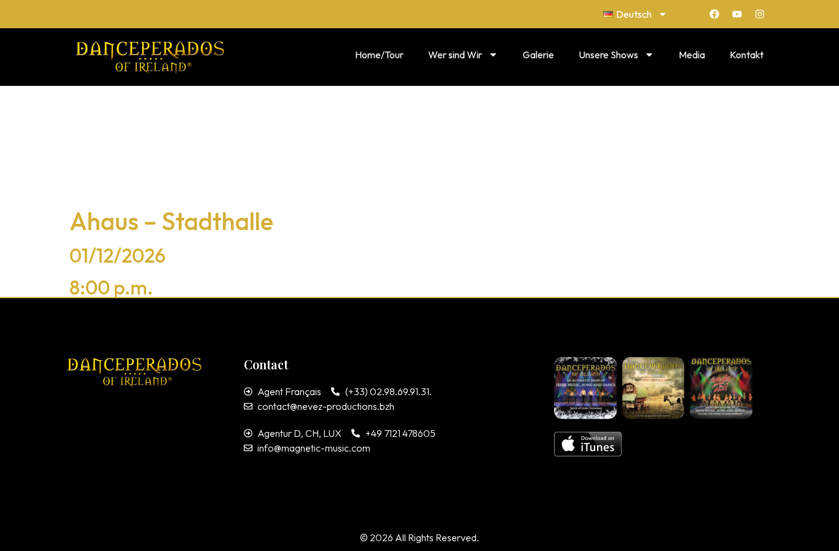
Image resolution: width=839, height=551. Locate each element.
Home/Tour (379, 54)
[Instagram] (760, 14)
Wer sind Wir (455, 54)
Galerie (538, 54)
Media (692, 54)
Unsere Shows (608, 54)
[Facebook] (714, 14)
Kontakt (746, 54)
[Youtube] (737, 14)
